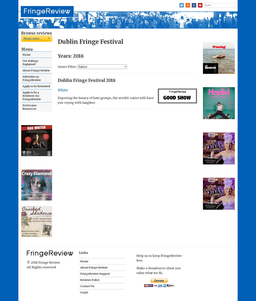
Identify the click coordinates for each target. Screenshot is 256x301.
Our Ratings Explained (30, 62)
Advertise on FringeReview (31, 78)
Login (84, 292)
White (63, 90)
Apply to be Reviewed (36, 86)
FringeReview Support (95, 273)
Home (26, 54)
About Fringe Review (36, 70)
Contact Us (87, 286)
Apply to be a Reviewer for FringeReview (31, 96)
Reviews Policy (90, 280)
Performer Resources (29, 107)
